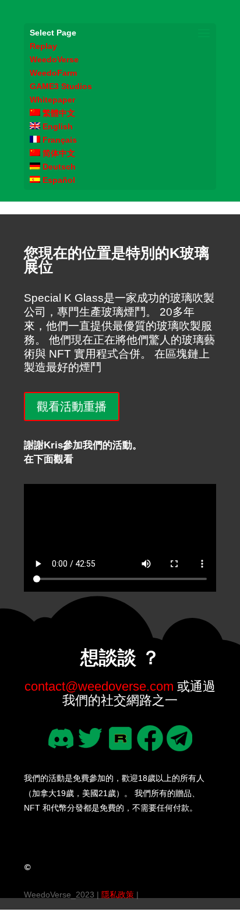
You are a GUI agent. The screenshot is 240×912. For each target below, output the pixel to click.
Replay (43, 46)
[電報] (180, 747)
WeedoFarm (53, 72)
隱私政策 (117, 894)
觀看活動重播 (72, 406)
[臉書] (150, 747)
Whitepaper (52, 99)
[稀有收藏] (120, 747)
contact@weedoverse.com (99, 686)
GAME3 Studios (61, 86)
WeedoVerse (54, 59)
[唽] (90, 747)
